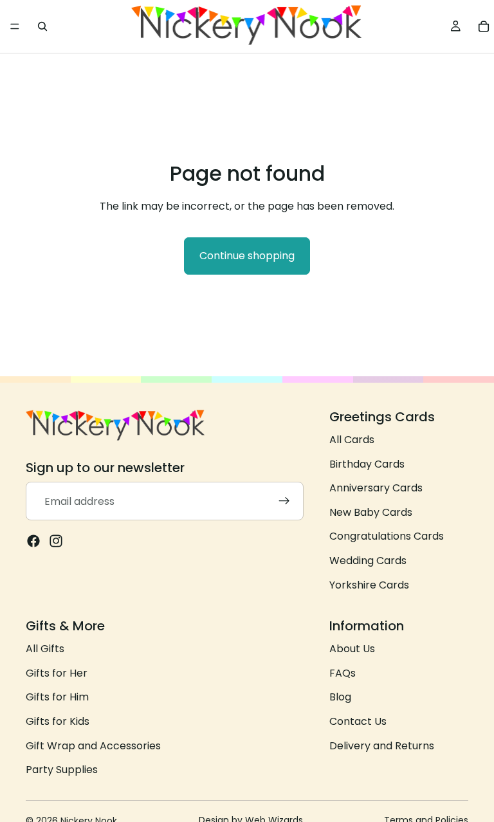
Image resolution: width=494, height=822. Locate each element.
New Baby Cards (370, 512)
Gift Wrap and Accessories (93, 745)
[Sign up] (284, 501)
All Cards (351, 439)
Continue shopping (247, 255)
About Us (352, 648)
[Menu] (15, 26)
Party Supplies (62, 769)
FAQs (342, 673)
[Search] (42, 26)
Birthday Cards (367, 464)
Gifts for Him (57, 697)
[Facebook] (33, 541)
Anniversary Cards (376, 487)
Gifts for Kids (57, 721)
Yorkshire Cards (369, 585)
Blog (340, 697)
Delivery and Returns (381, 745)
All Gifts (45, 648)
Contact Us (358, 721)
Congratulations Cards (386, 536)
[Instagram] (56, 541)
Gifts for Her (56, 673)
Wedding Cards (368, 560)
